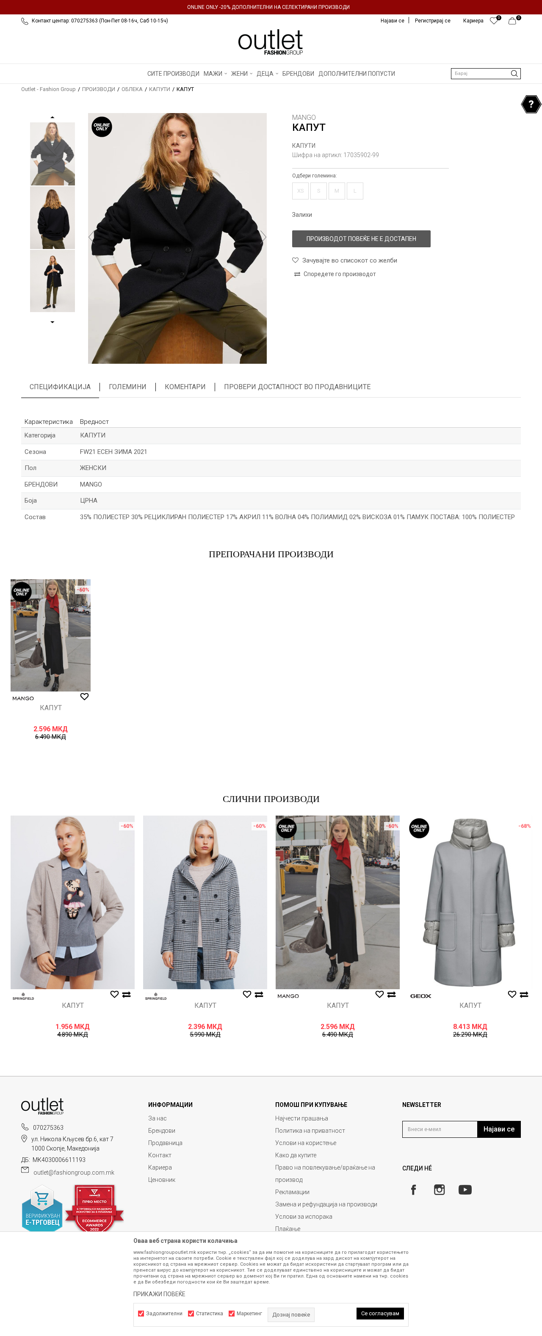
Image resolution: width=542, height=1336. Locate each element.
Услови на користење (305, 1143)
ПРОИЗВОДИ (98, 89)
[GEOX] (420, 996)
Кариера (160, 1167)
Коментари (185, 387)
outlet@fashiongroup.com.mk (73, 1172)
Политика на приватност (310, 1130)
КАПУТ (51, 708)
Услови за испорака (303, 1216)
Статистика (209, 1314)
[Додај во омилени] (84, 697)
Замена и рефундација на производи (326, 1204)
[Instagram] (439, 1189)
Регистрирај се (433, 21)
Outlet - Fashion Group (48, 89)
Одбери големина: (314, 176)
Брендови (161, 1130)
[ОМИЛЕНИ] (494, 23)
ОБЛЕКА (132, 89)
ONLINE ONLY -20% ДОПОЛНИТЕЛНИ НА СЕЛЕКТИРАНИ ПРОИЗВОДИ (268, 7)
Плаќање (287, 1228)
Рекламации (292, 1192)
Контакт (159, 1155)
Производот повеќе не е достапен (361, 238)
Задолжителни (164, 1314)
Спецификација (60, 387)
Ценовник (161, 1179)
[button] (486, 73)
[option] (271, 7)
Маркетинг (249, 1314)
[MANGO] (23, 698)
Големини (128, 387)
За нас (157, 1118)
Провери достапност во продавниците (297, 387)
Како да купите (295, 1155)
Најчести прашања (301, 1118)
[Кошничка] (515, 23)
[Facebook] (413, 1189)
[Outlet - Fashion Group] (271, 42)
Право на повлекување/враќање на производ (325, 1173)
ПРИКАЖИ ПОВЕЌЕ (159, 1294)
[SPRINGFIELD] (23, 996)
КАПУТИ (159, 89)
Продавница (165, 1143)
